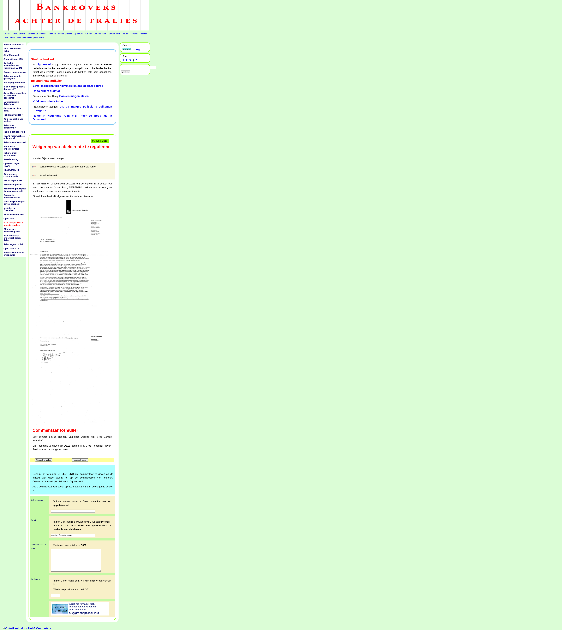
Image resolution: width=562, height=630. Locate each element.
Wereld (61, 34)
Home (7, 34)
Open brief (9, 218)
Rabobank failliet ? (13, 115)
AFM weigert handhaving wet (12, 230)
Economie (41, 34)
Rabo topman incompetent (10, 154)
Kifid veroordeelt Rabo (48, 101)
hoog (136, 49)
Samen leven (114, 34)
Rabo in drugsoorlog (14, 132)
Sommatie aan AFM (13, 59)
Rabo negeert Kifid (13, 244)
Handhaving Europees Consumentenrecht (15, 190)
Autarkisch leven (24, 37)
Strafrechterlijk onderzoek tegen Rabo (12, 237)
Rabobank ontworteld (15, 142)
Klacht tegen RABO (14, 180)
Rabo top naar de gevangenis (12, 77)
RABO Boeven (19, 34)
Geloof (88, 34)
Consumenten (100, 34)
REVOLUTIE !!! (11, 170)
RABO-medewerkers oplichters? (14, 137)
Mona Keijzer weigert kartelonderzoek (14, 202)
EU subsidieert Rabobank (11, 103)
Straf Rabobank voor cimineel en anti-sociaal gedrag (68, 85)
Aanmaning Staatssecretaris (12, 196)
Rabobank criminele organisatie (14, 253)
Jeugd (125, 34)
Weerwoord (39, 37)
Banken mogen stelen (74, 96)
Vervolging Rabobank (14, 82)
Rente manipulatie (13, 184)
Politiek (52, 34)
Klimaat (134, 34)
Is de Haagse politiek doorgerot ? (14, 88)
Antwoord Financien (14, 214)
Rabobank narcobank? (10, 126)
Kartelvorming (11, 159)
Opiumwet (78, 34)
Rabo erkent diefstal (46, 90)
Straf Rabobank (11, 55)
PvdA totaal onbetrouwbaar (11, 147)
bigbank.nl (43, 64)
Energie (31, 34)
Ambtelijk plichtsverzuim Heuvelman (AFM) (13, 65)
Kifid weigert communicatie (11, 175)
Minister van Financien (10, 209)
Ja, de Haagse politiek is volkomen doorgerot (15, 95)
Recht (69, 34)
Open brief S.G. (11, 248)
